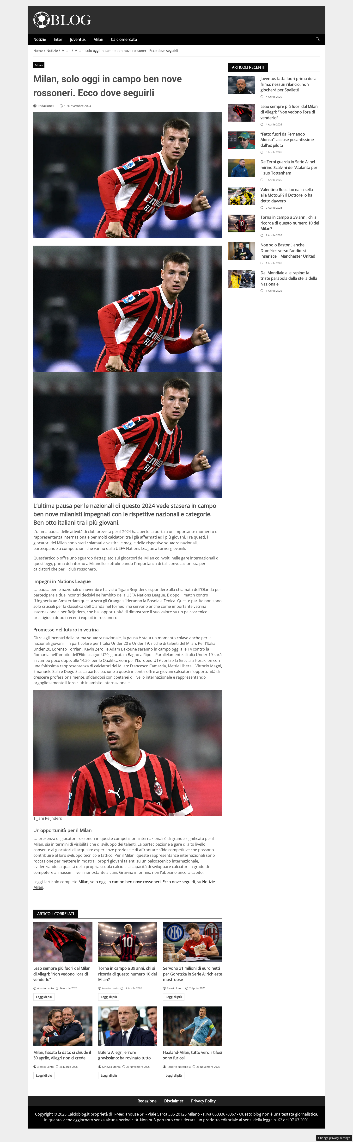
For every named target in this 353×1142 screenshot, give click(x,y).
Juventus (78, 39)
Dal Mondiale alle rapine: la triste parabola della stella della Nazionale (289, 278)
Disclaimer (173, 1101)
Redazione (147, 1101)
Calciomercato (124, 39)
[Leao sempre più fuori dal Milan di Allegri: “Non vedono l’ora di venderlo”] (62, 942)
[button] (318, 39)
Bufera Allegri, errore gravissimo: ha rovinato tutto (124, 1055)
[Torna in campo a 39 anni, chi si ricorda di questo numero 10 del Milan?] (127, 942)
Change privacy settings (334, 1138)
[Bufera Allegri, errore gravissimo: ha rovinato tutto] (127, 1026)
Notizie (39, 39)
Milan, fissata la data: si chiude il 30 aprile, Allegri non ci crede (62, 1055)
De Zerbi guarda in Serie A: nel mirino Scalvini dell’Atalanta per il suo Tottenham (289, 167)
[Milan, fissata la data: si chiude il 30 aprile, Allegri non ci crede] (62, 1026)
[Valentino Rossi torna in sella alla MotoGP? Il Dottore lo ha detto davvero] (241, 196)
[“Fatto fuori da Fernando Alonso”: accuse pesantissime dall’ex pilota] (241, 140)
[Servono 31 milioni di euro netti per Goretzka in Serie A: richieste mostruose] (192, 942)
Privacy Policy (203, 1101)
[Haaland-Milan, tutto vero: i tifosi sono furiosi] (192, 1026)
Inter (58, 39)
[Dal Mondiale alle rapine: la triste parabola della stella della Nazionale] (241, 279)
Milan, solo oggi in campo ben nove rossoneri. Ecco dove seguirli (137, 881)
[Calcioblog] (62, 19)
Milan (98, 39)
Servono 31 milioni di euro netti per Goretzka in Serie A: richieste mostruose (192, 974)
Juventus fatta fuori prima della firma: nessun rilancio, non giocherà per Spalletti (288, 84)
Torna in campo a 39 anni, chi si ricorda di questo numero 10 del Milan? (127, 974)
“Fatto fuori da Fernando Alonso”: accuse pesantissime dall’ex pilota (287, 139)
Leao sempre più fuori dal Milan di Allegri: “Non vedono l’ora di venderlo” (62, 974)
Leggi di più (44, 997)
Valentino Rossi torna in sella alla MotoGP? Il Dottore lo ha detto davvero (287, 195)
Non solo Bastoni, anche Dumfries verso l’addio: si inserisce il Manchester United (288, 250)
